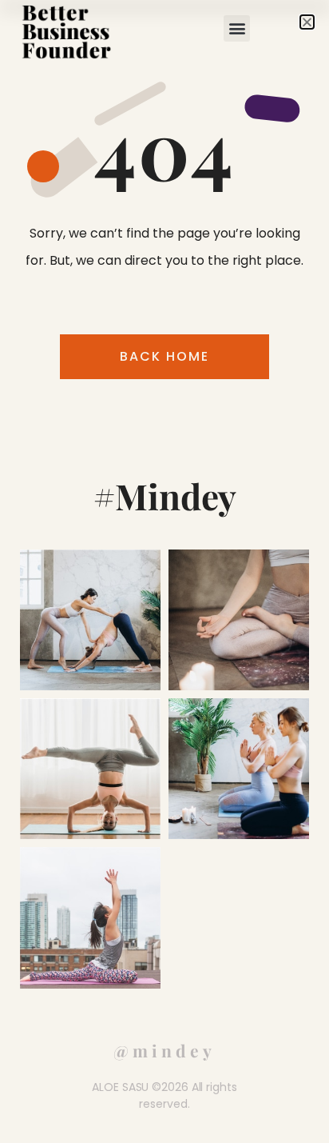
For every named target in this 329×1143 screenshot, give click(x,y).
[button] (237, 28)
